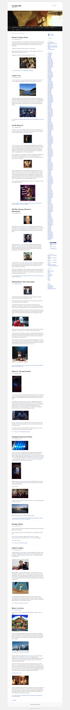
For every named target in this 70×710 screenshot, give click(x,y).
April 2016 (49, 188)
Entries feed (50, 285)
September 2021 (50, 115)
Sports (31, 365)
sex (38, 27)
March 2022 (50, 108)
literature (27, 27)
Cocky (26, 365)
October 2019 (50, 141)
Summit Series (18, 366)
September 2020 (50, 129)
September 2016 (50, 182)
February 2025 (50, 72)
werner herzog (18, 276)
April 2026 (49, 57)
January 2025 (50, 73)
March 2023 (50, 94)
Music (51, 246)
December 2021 (50, 111)
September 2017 (50, 169)
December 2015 (50, 193)
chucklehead (28, 119)
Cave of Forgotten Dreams (21, 227)
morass (28, 365)
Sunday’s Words (17, 524)
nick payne (22, 204)
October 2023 (50, 86)
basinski (23, 695)
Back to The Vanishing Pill (52, 45)
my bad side (16, 6)
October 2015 (50, 195)
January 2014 (50, 219)
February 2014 (50, 218)
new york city (47, 27)
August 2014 (50, 211)
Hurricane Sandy (51, 270)
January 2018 (50, 164)
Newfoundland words (33, 100)
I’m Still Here (18, 129)
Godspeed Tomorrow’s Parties (22, 437)
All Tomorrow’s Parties (26, 401)
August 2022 (50, 102)
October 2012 (50, 236)
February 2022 (50, 109)
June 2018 (49, 158)
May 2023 (49, 92)
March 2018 (50, 162)
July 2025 (49, 68)
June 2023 (49, 91)
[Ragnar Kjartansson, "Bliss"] (20, 684)
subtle (27, 542)
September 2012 (50, 238)
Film (52, 246)
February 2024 (50, 81)
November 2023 (50, 85)
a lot (15, 500)
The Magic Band (38, 453)
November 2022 (50, 99)
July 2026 (49, 54)
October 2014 (50, 209)
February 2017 (50, 177)
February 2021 (50, 123)
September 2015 (50, 196)
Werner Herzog (26, 226)
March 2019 (50, 148)
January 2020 (50, 138)
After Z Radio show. (31, 536)
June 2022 (49, 104)
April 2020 (49, 134)
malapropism (31, 70)
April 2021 (49, 121)
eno (35, 695)
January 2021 (50, 124)
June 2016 (49, 186)
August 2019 (50, 143)
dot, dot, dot (25, 52)
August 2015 (50, 197)
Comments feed (50, 286)
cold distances (32, 695)
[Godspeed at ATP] (20, 497)
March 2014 (50, 217)
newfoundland (36, 119)
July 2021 (49, 117)
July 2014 (49, 212)
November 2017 (50, 166)
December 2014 (50, 207)
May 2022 (49, 106)
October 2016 (50, 181)
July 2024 (49, 78)
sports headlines (34, 365)
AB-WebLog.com (38, 708)
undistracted (17, 422)
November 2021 (50, 113)
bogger (24, 119)
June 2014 (49, 213)
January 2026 (50, 61)
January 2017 (50, 178)
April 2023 (49, 93)
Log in (49, 284)
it (33, 343)
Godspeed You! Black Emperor (21, 481)
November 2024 (50, 76)
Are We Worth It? (17, 125)
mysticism (22, 405)
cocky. (17, 330)
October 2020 (50, 127)
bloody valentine (27, 695)
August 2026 (50, 53)
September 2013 (50, 224)
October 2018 (50, 154)
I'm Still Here (30, 203)
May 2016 (49, 187)
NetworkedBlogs (52, 242)
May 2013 (49, 228)
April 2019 (49, 147)
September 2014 (50, 210)
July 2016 (49, 185)
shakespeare (26, 204)
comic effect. (33, 55)
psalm (24, 542)
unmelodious (30, 48)
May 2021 (49, 119)
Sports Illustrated (40, 365)
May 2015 (49, 201)
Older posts (14, 700)
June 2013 (49, 227)
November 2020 (50, 126)
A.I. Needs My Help (51, 49)
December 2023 (50, 84)
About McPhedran (15, 27)
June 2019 (49, 146)
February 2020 (50, 137)
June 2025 (49, 69)
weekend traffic (30, 455)
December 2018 (50, 152)
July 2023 (49, 90)
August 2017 (50, 170)
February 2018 (50, 163)
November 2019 (50, 140)
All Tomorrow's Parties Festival (27, 518)
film (23, 27)
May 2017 (49, 173)
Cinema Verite (16, 230)
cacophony (24, 70)
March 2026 (50, 59)
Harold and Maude (36, 457)
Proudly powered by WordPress (35, 704)
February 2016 (50, 190)
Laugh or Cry (16, 76)
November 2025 (50, 63)
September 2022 (50, 101)
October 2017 (50, 168)
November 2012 (50, 235)
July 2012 (49, 239)
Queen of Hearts (28, 459)
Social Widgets (31, 708)
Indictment (14, 536)
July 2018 (49, 157)
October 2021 (50, 114)
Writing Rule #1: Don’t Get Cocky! (23, 282)
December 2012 (50, 234)
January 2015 (50, 205)
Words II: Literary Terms (20, 37)
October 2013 (50, 223)
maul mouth (32, 119)
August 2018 (50, 156)
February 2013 (50, 232)
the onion (13, 120)
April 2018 (49, 161)
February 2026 (50, 60)
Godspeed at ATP (15, 486)
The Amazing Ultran (15, 394)
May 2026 (49, 56)
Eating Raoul (30, 457)
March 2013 (50, 231)
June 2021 (49, 118)
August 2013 (50, 225)
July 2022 (49, 103)
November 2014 (50, 208)
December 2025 (50, 62)
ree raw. (40, 119)
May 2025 (49, 70)
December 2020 (50, 125)
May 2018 (49, 160)
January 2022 (50, 110)
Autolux (25, 453)
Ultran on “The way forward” (21, 371)
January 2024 (50, 83)
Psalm (13, 540)
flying (21, 339)
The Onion (14, 80)
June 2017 (49, 172)
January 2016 (50, 192)
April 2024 (49, 80)
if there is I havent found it (36, 203)
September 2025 (50, 65)
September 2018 (50, 155)
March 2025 (50, 71)
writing (21, 27)
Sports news (14, 366)
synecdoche (30, 262)
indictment (21, 542)
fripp (37, 695)
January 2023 (50, 96)
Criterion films (37, 518)
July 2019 (49, 145)
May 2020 (49, 133)
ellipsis (28, 70)
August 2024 (50, 77)
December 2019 (50, 139)
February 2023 (50, 95)
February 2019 (50, 149)
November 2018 (50, 153)
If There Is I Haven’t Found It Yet (17, 145)
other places (53, 27)
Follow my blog (53, 248)
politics (32, 27)
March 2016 (50, 189)
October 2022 (50, 100)
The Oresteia (29, 155)
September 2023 (50, 87)
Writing (55, 246)
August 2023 (50, 88)
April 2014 (49, 216)
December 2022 (50, 98)
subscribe (17, 29)
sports (42, 27)
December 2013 (50, 220)
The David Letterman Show (21, 245)
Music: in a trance (18, 608)
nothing (38, 330)
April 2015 (49, 202)
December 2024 (50, 75)
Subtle (13, 532)
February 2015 (50, 204)
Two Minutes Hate (29, 555)
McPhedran (50, 255)
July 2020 (49, 131)
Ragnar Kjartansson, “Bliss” (17, 673)
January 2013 (50, 233)
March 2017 (50, 176)
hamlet (39, 695)
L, (18, 667)
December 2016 (50, 179)
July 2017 (49, 171)
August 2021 (50, 116)
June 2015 (49, 200)
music (35, 27)
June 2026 (49, 55)
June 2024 (49, 79)
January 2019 (50, 150)
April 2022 (49, 107)
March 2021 (50, 122)
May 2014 (49, 215)
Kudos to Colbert (17, 548)
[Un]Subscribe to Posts (52, 288)
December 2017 (50, 165)
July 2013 (49, 226)
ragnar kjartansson (17, 696)
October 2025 (50, 64)
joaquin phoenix (17, 204)
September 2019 (50, 142)
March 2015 (50, 203)
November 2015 (50, 194)
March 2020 (50, 135)
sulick (42, 119)
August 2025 (50, 67)
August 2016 (50, 184)
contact (13, 29)
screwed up (23, 330)
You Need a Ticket (51, 42)
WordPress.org (50, 287)
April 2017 (49, 174)
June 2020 (49, 132)
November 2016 (50, 180)
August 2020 (50, 130)
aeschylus (26, 203)
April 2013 (49, 229)
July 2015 (49, 199)
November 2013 (50, 222)
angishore (21, 119)
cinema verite (32, 275)
